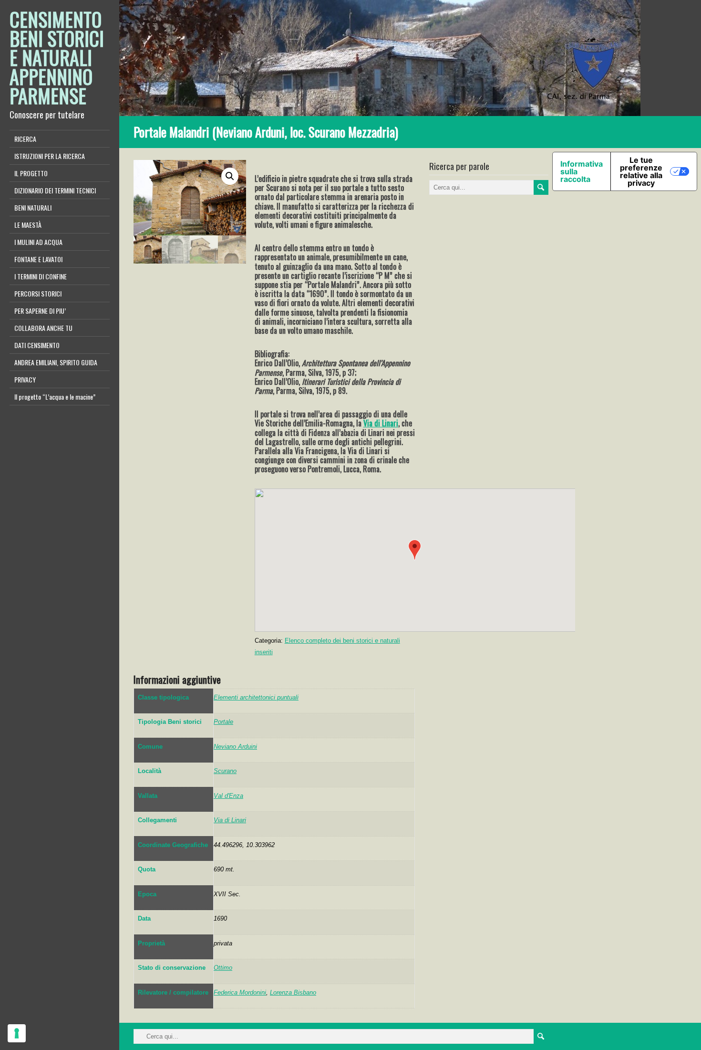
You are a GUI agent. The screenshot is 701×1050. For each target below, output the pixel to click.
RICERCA (25, 139)
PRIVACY (25, 379)
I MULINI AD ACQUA (38, 242)
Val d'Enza (228, 795)
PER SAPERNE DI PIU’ (40, 311)
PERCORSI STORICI (38, 293)
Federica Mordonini (240, 992)
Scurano (225, 770)
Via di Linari (380, 423)
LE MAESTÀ (27, 225)
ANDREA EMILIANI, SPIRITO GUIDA (55, 362)
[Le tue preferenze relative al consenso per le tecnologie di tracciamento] (17, 1033)
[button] (414, 550)
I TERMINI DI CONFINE (40, 276)
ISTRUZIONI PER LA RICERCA (49, 156)
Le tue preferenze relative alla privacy (641, 171)
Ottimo (223, 967)
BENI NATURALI (33, 207)
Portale (223, 721)
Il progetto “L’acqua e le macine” (54, 397)
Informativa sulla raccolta (581, 171)
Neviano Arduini (235, 746)
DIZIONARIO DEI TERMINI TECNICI (55, 190)
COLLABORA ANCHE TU (43, 328)
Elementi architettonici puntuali (256, 697)
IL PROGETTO (31, 173)
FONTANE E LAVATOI (38, 259)
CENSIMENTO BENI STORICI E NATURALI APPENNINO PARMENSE (57, 57)
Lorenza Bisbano (293, 992)
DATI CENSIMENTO (37, 345)
